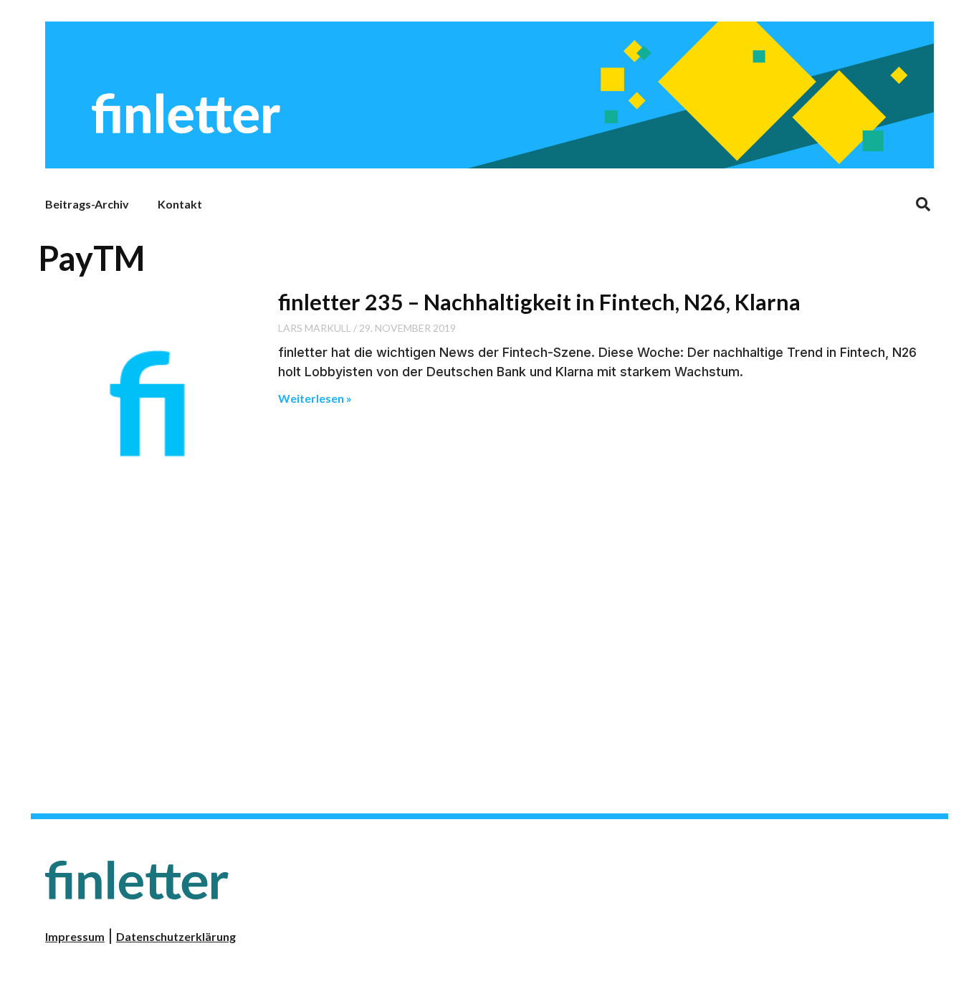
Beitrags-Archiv (87, 204)
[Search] (923, 204)
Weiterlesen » (315, 398)
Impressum (75, 936)
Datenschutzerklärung (176, 936)
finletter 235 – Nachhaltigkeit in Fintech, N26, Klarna (539, 302)
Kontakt (180, 204)
